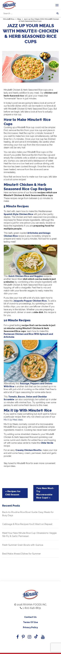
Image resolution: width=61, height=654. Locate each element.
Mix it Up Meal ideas (13, 420)
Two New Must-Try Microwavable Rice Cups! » (45, 493)
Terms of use (30, 622)
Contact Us (30, 617)
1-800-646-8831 (32, 608)
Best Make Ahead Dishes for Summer (21, 553)
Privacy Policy (30, 627)
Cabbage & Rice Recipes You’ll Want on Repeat (27, 524)
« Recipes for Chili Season (13, 493)
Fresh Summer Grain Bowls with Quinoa (22, 545)
